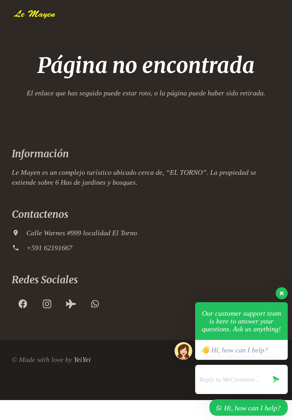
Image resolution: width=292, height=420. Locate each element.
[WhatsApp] (95, 304)
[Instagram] (47, 304)
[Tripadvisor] (71, 304)
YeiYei (82, 359)
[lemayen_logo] (34, 14)
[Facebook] (23, 304)
